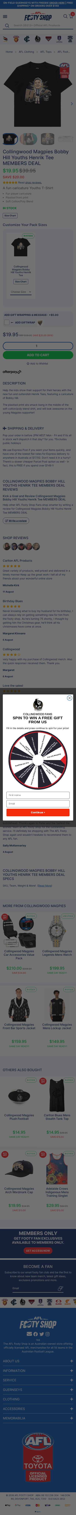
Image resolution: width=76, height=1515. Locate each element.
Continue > (38, 812)
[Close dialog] (69, 698)
